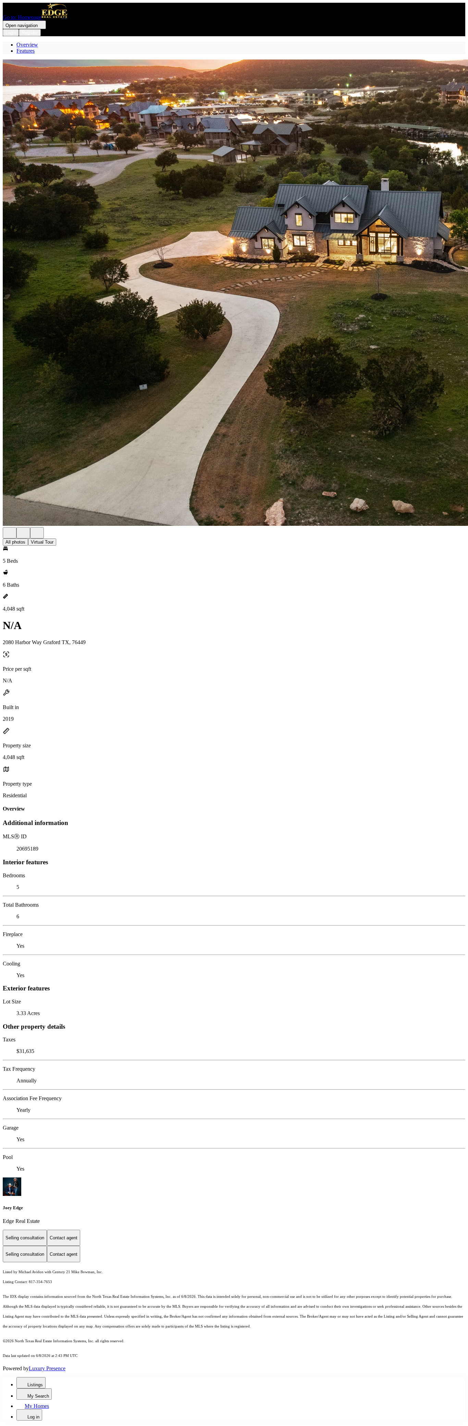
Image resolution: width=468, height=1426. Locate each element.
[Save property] (23, 532)
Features (25, 51)
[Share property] (37, 532)
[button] (234, 293)
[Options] (9, 532)
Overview (27, 45)
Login (10, 32)
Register (30, 32)
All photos (15, 542)
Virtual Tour (42, 542)
